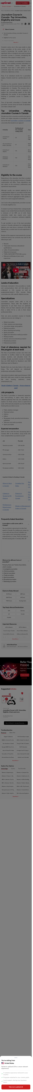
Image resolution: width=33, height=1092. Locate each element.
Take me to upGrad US (16, 1087)
